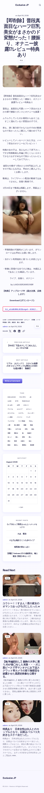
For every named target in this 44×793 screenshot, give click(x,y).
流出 (32, 429)
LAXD (4, 320)
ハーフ (38, 320)
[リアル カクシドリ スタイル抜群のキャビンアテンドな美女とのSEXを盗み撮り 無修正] (22, 364)
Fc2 (21, 60)
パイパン (19, 417)
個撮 (25, 425)
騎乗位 (24, 445)
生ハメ (10, 437)
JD (30, 397)
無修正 (29, 433)
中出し (31, 421)
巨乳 (9, 322)
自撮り (23, 441)
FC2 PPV (23, 397)
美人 (30, 437)
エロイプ (19, 409)
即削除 (5, 322)
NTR (16, 401)
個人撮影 (17, 425)
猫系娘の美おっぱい (22, 547)
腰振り (23, 322)
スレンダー (31, 413)
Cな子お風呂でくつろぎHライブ (21, 540)
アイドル (10, 409)
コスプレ (21, 413)
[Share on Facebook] (14, 331)
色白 (30, 441)
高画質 (32, 445)
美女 (18, 322)
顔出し (16, 445)
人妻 (9, 425)
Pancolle (26, 401)
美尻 (15, 441)
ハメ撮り (10, 417)
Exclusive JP (22, 5)
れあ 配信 (22, 534)
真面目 (14, 322)
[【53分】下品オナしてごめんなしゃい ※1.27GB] (22, 345)
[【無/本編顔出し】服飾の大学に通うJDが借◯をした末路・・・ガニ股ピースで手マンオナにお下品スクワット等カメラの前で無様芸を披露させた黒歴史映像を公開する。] (22, 644)
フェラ (28, 417)
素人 (17, 437)
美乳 (23, 437)
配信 (9, 445)
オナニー (27, 320)
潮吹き (16, 433)
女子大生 (18, 429)
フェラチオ (11, 421)
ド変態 (33, 320)
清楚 (9, 433)
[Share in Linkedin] (19, 331)
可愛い (10, 429)
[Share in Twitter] (10, 331)
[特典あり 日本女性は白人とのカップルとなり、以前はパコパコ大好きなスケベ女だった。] (22, 711)
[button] (38, 5)
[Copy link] (23, 331)
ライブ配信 (21, 421)
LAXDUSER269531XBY (15, 320)
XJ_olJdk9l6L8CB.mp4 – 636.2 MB (22, 309)
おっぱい (10, 405)
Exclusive (12, 397)
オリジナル (11, 413)
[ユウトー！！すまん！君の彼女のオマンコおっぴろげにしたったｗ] (22, 585)
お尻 (18, 405)
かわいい (26, 405)
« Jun (21, 507)
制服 (31, 425)
